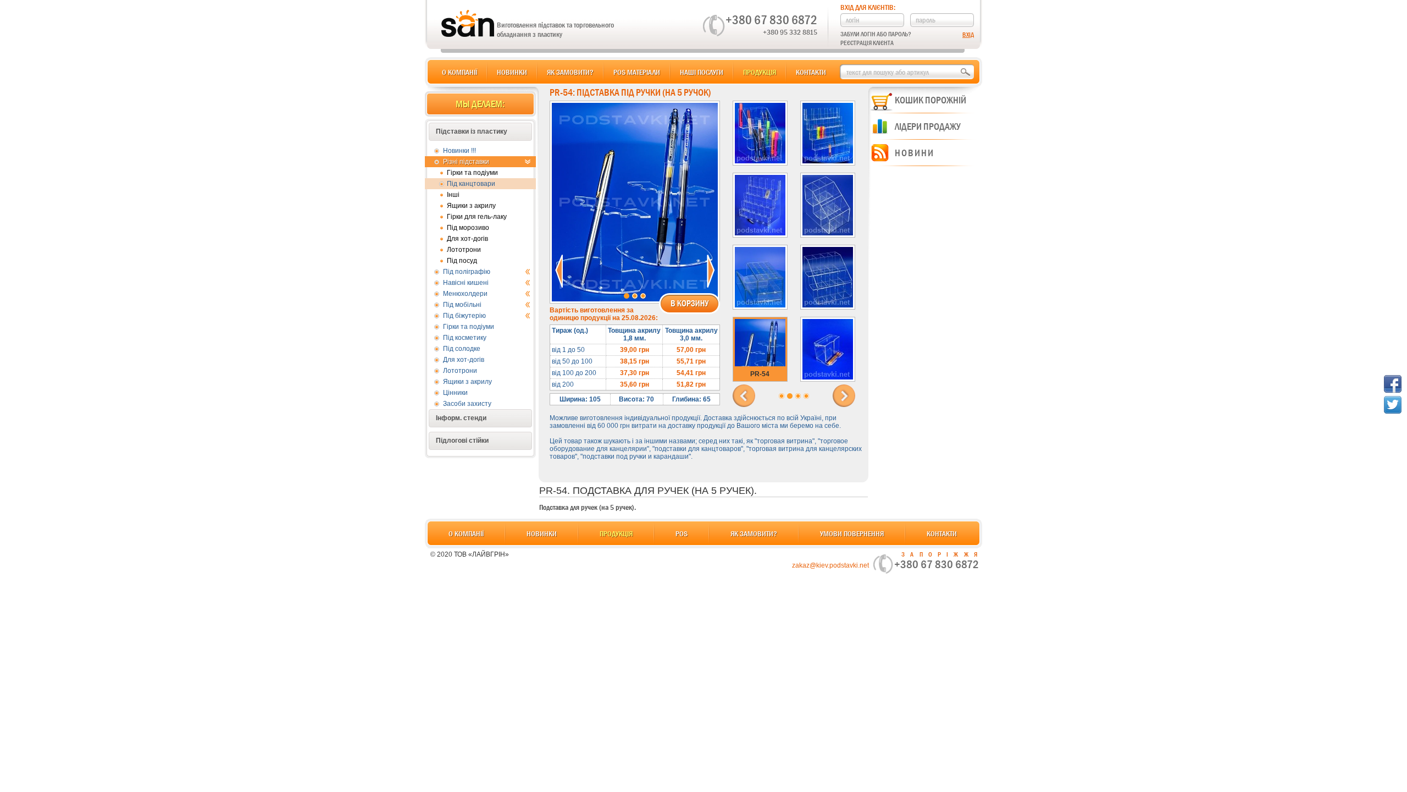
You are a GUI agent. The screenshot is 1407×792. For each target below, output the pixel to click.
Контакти (811, 72)
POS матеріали (636, 72)
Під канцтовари (471, 184)
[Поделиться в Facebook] (1393, 384)
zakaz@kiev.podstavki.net (830, 565)
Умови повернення (852, 533)
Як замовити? (570, 72)
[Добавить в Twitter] (1393, 405)
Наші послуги (701, 72)
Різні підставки (466, 162)
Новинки (512, 72)
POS (681, 533)
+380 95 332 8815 (790, 32)
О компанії (459, 72)
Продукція (759, 72)
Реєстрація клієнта (867, 43)
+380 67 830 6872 (771, 20)
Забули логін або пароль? (875, 34)
